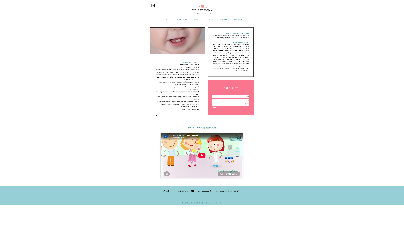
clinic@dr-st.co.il (183, 191)
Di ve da (219, 203)
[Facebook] (160, 191)
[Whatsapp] (167, 191)
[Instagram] (163, 191)
